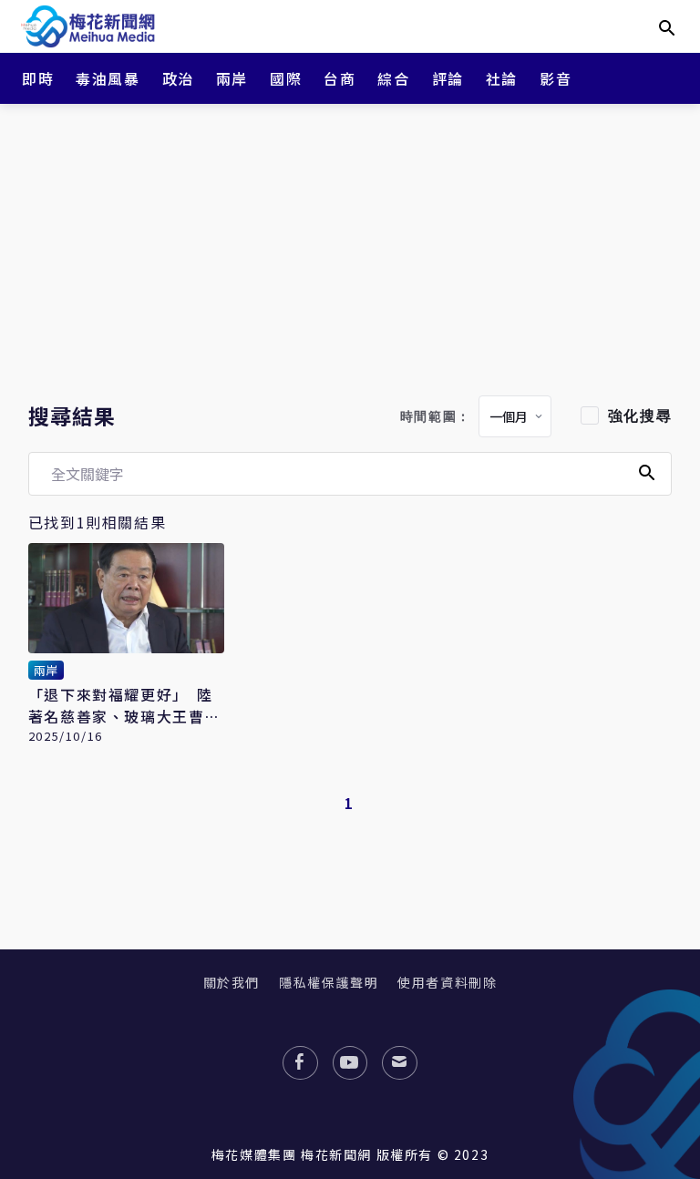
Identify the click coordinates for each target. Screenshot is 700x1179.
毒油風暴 (107, 78)
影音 (555, 78)
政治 (178, 78)
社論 (502, 78)
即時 (38, 78)
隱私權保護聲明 (328, 982)
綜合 (393, 78)
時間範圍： (435, 417)
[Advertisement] (350, 246)
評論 (448, 78)
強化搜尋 (640, 416)
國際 (286, 78)
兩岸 (232, 78)
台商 (339, 78)
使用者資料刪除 (447, 982)
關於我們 (231, 982)
